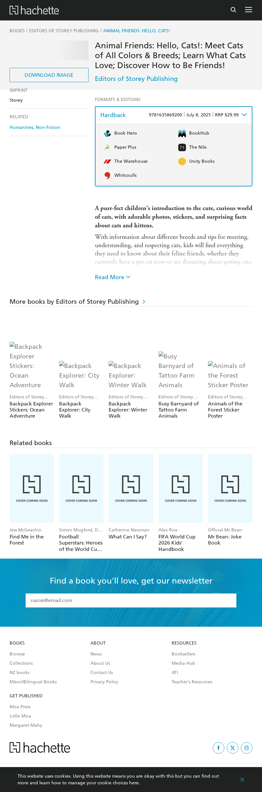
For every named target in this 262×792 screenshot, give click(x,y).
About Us (100, 663)
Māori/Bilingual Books (33, 682)
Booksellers (183, 654)
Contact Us (101, 672)
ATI (175, 672)
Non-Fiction (48, 127)
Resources (184, 643)
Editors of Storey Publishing (136, 78)
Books (17, 643)
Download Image (49, 75)
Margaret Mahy (26, 725)
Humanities (21, 127)
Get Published (26, 696)
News (96, 654)
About (98, 643)
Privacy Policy (104, 682)
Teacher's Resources (192, 682)
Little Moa (20, 716)
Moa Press (20, 707)
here (134, 783)
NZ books (19, 672)
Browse (17, 654)
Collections (21, 663)
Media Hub (183, 663)
